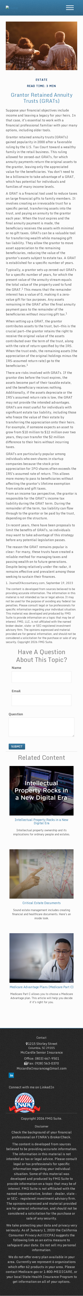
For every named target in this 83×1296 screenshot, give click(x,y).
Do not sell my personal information (54, 1247)
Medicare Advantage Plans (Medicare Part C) (42, 987)
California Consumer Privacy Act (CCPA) (42, 1232)
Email (16, 691)
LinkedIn (47, 1087)
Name (16, 667)
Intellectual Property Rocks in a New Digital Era (41, 821)
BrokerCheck (60, 1137)
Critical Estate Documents (41, 902)
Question (16, 714)
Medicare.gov (28, 1271)
